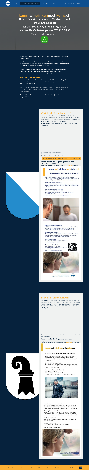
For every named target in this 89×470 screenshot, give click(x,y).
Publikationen (69, 3)
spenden (79, 3)
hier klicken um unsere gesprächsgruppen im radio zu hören (61, 158)
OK (81, 467)
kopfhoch (46, 3)
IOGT (60, 3)
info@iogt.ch (69, 165)
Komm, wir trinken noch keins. (30, 3)
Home (16, 3)
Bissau (54, 3)
